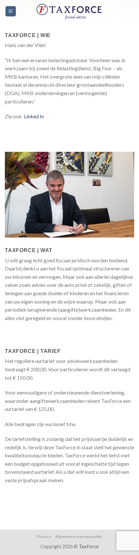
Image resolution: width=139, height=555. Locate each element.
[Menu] (10, 11)
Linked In (34, 116)
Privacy (44, 536)
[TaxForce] (71, 11)
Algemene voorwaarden (78, 536)
